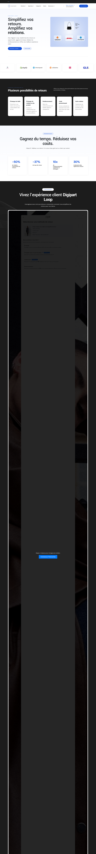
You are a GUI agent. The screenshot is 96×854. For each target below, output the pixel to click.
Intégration (38, 6)
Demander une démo (14, 48)
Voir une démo (83, 6)
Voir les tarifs (27, 48)
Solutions (23, 6)
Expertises (30, 6)
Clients (44, 6)
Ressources (51, 6)
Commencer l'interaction (48, 557)
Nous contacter (70, 5)
